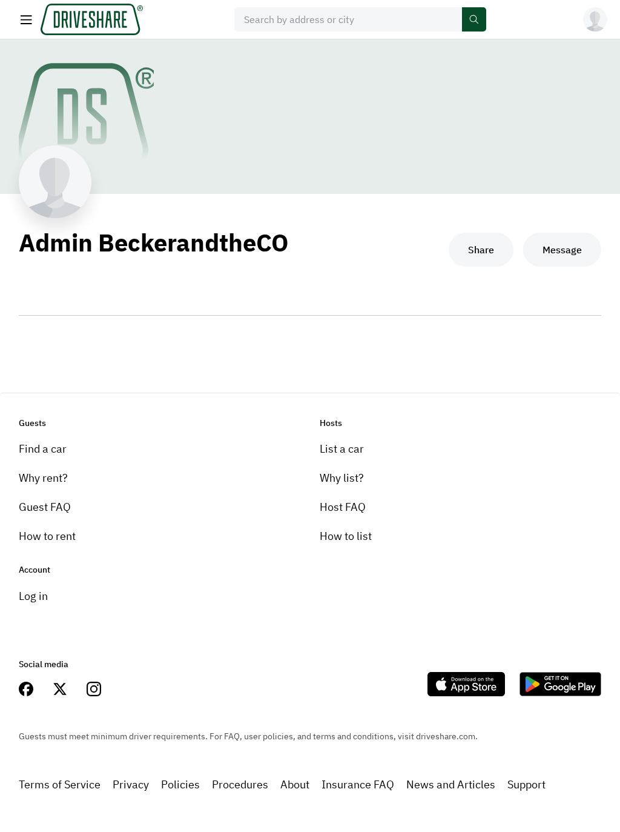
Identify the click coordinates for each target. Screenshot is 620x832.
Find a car (43, 449)
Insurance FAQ (358, 784)
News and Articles (450, 784)
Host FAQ (343, 507)
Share (481, 250)
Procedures (240, 784)
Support (526, 784)
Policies (180, 784)
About (294, 784)
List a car (342, 449)
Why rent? (43, 478)
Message (562, 250)
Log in (33, 596)
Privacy (131, 784)
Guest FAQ (45, 507)
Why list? (342, 478)
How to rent (47, 536)
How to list (346, 536)
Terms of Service (60, 784)
